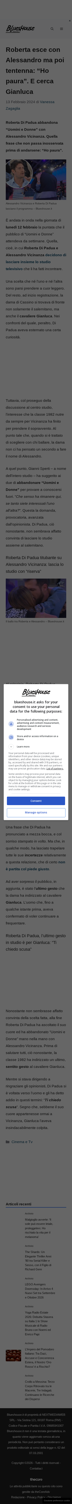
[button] (36, 746)
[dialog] (36, 752)
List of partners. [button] (55, 768)
